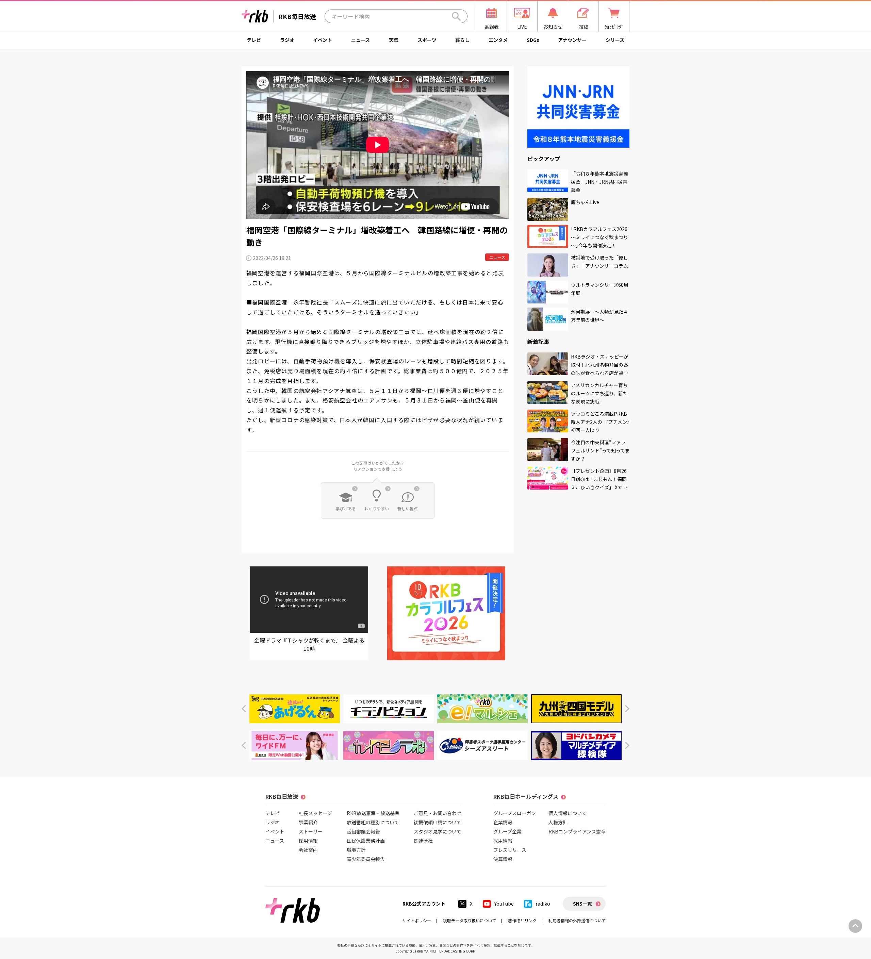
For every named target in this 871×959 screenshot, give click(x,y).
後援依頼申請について (437, 822)
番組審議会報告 (363, 831)
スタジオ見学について (437, 831)
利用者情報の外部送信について (577, 920)
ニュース (360, 39)
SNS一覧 (582, 903)
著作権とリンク (522, 920)
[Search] (456, 16)
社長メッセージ (315, 813)
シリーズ (615, 39)
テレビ (254, 39)
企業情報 (502, 822)
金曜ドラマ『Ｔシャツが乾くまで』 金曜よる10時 (309, 644)
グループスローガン (514, 813)
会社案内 (308, 849)
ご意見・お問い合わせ (437, 813)
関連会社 (423, 840)
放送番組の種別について (373, 822)
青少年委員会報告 (366, 859)
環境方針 (356, 849)
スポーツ (427, 39)
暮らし (462, 39)
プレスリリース (509, 849)
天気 (393, 39)
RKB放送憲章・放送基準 (373, 813)
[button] (244, 709)
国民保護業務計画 (366, 840)
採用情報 (308, 840)
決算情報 (502, 859)
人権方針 (558, 822)
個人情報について (567, 813)
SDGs (533, 39)
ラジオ (287, 39)
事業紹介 (308, 822)
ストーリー (311, 831)
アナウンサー (572, 39)
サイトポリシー (416, 920)
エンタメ (498, 39)
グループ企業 (507, 831)
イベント (322, 39)
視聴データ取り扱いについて (469, 920)
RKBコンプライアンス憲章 (577, 831)
